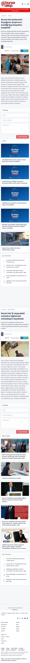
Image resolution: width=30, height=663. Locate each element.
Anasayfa (4, 15)
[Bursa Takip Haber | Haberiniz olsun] (8, 4)
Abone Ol (7, 50)
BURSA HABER (11, 309)
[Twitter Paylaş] (24, 51)
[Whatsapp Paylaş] (27, 51)
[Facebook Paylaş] (21, 51)
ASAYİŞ (9, 15)
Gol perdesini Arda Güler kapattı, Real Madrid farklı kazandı (15, 10)
